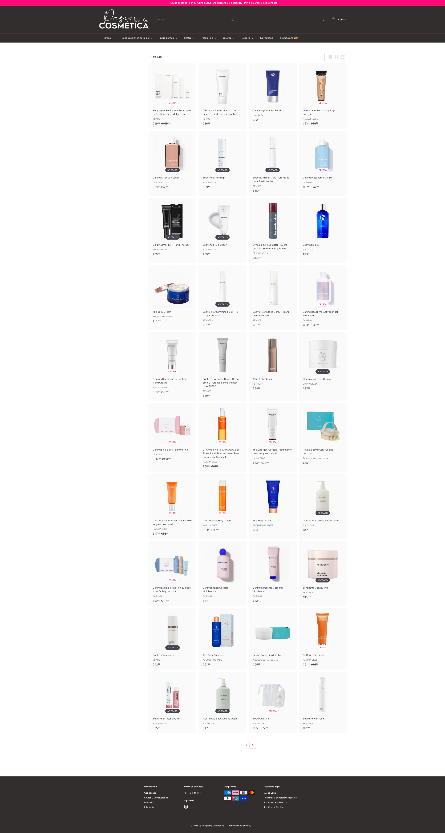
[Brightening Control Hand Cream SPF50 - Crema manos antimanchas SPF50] (222, 366)
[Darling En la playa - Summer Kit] (172, 433)
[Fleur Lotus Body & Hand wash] (222, 702)
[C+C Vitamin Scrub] (322, 639)
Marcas (107, 37)
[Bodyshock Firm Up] (222, 161)
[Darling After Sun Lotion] (172, 161)
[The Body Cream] (172, 295)
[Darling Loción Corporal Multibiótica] (222, 573)
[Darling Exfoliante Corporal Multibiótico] (272, 573)
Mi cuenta (149, 807)
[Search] (233, 19)
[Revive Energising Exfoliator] (272, 638)
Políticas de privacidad (276, 802)
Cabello (246, 37)
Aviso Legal (270, 793)
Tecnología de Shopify (239, 825)
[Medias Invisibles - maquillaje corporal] (322, 96)
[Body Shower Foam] (322, 702)
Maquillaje (207, 37)
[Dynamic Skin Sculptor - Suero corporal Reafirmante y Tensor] (272, 230)
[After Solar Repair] (272, 363)
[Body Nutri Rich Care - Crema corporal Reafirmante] (272, 163)
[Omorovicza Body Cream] (322, 363)
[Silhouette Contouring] (322, 571)
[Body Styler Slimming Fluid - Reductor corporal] (222, 297)
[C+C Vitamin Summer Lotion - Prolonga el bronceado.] (172, 506)
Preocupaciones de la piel (135, 37)
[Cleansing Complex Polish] (272, 94)
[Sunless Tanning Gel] (172, 638)
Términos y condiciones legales (280, 797)
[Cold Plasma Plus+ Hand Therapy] (172, 228)
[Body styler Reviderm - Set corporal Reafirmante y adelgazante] (172, 96)
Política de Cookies (274, 807)
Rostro (188, 37)
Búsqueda (149, 802)
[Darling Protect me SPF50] (322, 161)
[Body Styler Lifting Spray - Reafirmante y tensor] (272, 297)
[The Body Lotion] (272, 504)
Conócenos (150, 793)
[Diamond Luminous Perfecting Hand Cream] (172, 364)
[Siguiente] (252, 745)
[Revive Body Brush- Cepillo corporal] (322, 435)
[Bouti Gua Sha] (272, 702)
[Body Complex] (322, 228)
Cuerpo (227, 37)
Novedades (266, 37)
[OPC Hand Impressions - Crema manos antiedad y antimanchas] (222, 96)
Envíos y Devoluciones (156, 797)
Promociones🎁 (289, 37)
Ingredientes (167, 37)
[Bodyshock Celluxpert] (222, 228)
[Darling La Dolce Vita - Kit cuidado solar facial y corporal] (172, 573)
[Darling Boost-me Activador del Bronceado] (322, 297)
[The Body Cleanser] (222, 638)
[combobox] (196, 19)
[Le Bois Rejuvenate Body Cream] (322, 504)
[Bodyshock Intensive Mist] (172, 702)
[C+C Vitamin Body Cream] (222, 504)
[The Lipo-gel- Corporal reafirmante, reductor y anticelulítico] (272, 435)
